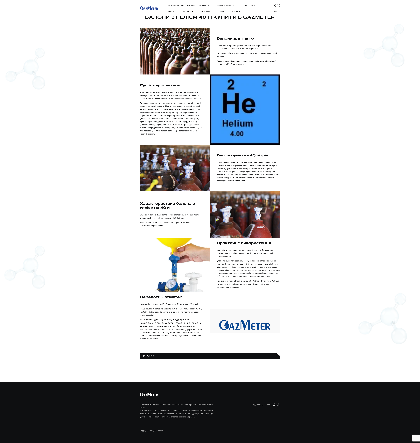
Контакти (236, 11)
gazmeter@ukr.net (226, 5)
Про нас (171, 11)
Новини (221, 11)
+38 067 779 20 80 (249, 5)
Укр (274, 11)
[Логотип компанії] (149, 8)
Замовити (149, 356)
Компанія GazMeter (226, 175)
